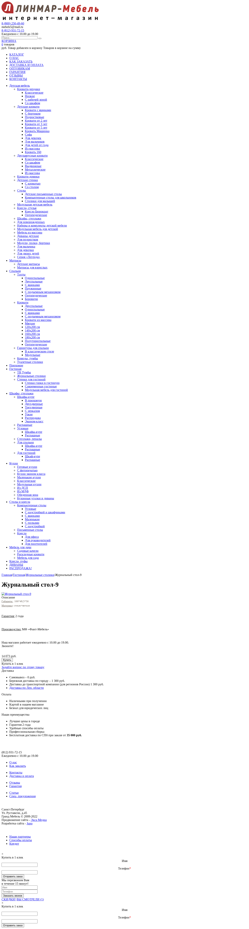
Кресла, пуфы (18, 561)
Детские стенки (27, 180)
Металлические (35, 169)
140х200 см (32, 330)
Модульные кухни (29, 484)
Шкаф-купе (32, 456)
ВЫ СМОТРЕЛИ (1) (30, 899)
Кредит (14, 843)
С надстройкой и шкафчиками (45, 512)
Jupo (29, 823)
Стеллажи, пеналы (29, 439)
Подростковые (34, 117)
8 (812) (13, 30)
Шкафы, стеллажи (29, 218)
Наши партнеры (20, 836)
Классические (34, 92)
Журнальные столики (31, 376)
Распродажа (33, 418)
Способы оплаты (20, 840)
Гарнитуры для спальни (33, 348)
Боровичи (31, 299)
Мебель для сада (28, 557)
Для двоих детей (28, 253)
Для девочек (33, 138)
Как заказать (17, 766)
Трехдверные (33, 407)
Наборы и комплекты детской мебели (42, 225)
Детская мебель (19, 85)
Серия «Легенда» (28, 257)
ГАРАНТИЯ (17, 72)
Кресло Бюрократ (36, 211)
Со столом (32, 187)
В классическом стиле (39, 351)
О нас (13, 762)
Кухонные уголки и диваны (35, 498)
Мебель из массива (29, 232)
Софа (28, 134)
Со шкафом (32, 103)
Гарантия (15, 786)
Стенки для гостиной (31, 379)
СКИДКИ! (9, 899)
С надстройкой (35, 526)
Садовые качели (28, 550)
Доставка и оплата (21, 776)
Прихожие (16, 365)
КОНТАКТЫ (18, 79)
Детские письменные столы (43, 194)
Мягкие (30, 323)
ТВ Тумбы (24, 372)
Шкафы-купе (25, 397)
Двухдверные (34, 404)
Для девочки (25, 250)
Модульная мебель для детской (37, 229)
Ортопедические (36, 215)
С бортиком (32, 113)
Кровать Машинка (37, 131)
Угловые (22, 428)
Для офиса (32, 536)
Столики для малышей (40, 201)
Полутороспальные (38, 341)
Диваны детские (28, 236)
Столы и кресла (19, 501)
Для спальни (25, 442)
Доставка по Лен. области (26, 687)
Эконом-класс (34, 421)
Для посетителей (36, 543)
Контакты (15, 772)
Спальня (15, 271)
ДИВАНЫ (16, 564)
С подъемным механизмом (42, 292)
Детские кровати (28, 106)
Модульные (32, 355)
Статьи (14, 792)
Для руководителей (38, 540)
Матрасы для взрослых (32, 267)
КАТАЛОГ (16, 54)
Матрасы (15, 260)
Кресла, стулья (26, 208)
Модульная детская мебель (34, 204)
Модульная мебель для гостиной (46, 390)
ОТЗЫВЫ (16, 75)
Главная (7, 575)
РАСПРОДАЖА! (20, 568)
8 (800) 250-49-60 (13, 23)
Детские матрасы (28, 264)
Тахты (21, 274)
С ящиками (32, 285)
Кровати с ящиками (38, 110)
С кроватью (32, 183)
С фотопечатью (27, 470)
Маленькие (32, 519)
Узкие (29, 414)
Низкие (30, 96)
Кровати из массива (38, 320)
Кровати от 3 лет (36, 124)
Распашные (24, 425)
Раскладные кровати (30, 554)
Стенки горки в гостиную (42, 383)
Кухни (13, 463)
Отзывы (14, 782)
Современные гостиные (41, 386)
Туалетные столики (30, 362)
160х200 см (32, 334)
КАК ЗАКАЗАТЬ (20, 61)
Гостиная (15, 369)
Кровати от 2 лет (36, 120)
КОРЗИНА (9, 41)
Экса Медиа (39, 820)
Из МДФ (23, 491)
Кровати (22, 302)
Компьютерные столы (31, 505)
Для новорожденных (31, 222)
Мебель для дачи (20, 547)
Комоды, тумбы (27, 358)
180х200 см (32, 337)
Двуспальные (34, 281)
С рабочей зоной (36, 99)
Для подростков (27, 239)
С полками (32, 522)
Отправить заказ (13, 876)
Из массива (32, 148)
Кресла (21, 533)
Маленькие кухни (29, 477)
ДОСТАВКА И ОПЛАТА (26, 65)
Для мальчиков (35, 141)
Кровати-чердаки (28, 89)
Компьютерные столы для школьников (50, 197)
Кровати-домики (28, 176)
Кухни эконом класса (31, 473)
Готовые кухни (27, 466)
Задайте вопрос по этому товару (23, 667)
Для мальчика (26, 246)
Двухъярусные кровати (32, 155)
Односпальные (35, 278)
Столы (21, 190)
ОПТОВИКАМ (19, 68)
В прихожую (33, 400)
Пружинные (33, 288)
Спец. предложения (22, 796)
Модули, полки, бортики (33, 243)
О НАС (14, 58)
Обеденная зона (27, 494)
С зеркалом (32, 411)
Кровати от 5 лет (36, 127)
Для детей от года (36, 145)
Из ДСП (22, 487)
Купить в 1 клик (12, 663)
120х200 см (32, 327)
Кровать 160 (33, 152)
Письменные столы (30, 529)
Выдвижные (33, 166)
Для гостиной (26, 452)
